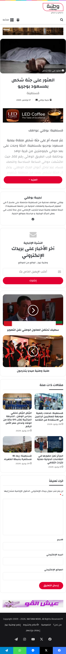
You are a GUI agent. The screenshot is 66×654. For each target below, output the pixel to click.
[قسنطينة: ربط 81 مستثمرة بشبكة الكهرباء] (17, 444)
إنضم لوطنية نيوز (13, 625)
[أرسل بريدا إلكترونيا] (37, 100)
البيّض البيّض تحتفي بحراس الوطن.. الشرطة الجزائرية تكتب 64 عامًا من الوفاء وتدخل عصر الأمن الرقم (17, 420)
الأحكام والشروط (31, 625)
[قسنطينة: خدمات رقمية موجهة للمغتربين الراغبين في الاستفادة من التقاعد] (48, 401)
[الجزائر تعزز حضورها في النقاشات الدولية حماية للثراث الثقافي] (48, 444)
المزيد (33, 179)
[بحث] (61, 19)
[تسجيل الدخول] (18, 19)
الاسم (60, 539)
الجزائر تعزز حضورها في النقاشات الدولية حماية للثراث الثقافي (50, 459)
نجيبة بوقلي (43, 100)
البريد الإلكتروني (54, 554)
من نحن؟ (57, 625)
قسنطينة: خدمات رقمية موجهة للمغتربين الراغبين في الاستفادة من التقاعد (49, 416)
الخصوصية (46, 625)
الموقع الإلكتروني (53, 569)
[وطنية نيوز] (53, 8)
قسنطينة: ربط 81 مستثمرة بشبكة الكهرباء (18, 458)
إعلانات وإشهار (33, 630)
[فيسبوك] (33, 219)
